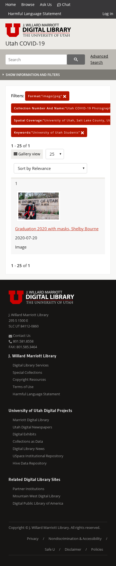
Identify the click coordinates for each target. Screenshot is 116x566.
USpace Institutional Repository (38, 455)
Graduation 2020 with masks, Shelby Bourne (56, 228)
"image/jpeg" (45, 96)
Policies (97, 549)
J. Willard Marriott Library (29, 314)
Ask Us (46, 4)
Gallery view (28, 153)
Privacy (33, 538)
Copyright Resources (29, 379)
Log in (108, 13)
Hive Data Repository (30, 463)
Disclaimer (73, 549)
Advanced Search (99, 59)
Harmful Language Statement (34, 13)
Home (10, 4)
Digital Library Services (31, 365)
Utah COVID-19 (25, 43)
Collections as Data (28, 441)
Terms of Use (23, 386)
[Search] (76, 59)
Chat (65, 4)
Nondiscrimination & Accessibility (75, 538)
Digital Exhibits (24, 434)
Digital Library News (29, 448)
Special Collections (27, 372)
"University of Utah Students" (47, 132)
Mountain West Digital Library (36, 496)
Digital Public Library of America (38, 503)
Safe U (50, 549)
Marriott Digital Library (31, 419)
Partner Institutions (28, 488)
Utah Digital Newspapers (32, 427)
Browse (28, 4)
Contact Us (21, 335)
